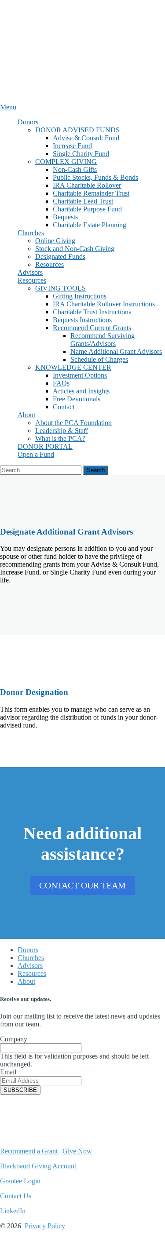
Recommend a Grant (29, 1151)
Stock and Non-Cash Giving (74, 248)
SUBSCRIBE (20, 1090)
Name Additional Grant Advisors (116, 351)
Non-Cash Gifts (75, 169)
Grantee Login (20, 1181)
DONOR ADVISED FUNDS (77, 130)
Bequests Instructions (82, 320)
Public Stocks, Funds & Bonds (95, 177)
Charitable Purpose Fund (87, 209)
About (26, 414)
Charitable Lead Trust (83, 201)
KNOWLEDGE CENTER (73, 367)
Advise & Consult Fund (86, 138)
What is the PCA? (60, 438)
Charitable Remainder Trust (91, 193)
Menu (8, 107)
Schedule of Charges (99, 359)
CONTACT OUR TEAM (82, 885)
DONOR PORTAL (45, 446)
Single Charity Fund (81, 153)
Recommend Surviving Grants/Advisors (102, 339)
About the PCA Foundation (73, 422)
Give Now (77, 1151)
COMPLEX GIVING (66, 161)
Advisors (30, 272)
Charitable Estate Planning (89, 225)
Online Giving (55, 240)
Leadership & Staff (61, 430)
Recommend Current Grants (92, 327)
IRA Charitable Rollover (87, 185)
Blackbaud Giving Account (38, 1166)
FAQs (61, 383)
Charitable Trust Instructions (92, 312)
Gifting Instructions (79, 296)
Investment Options (80, 375)
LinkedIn (13, 1211)
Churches (31, 232)
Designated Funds (60, 256)
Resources (49, 264)
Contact (63, 407)
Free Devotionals (76, 399)
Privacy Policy (45, 1226)
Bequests (65, 217)
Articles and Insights (81, 391)
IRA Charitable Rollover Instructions (104, 304)
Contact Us (15, 1196)
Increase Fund (72, 145)
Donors (28, 122)
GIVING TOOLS (60, 288)
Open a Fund (36, 454)
